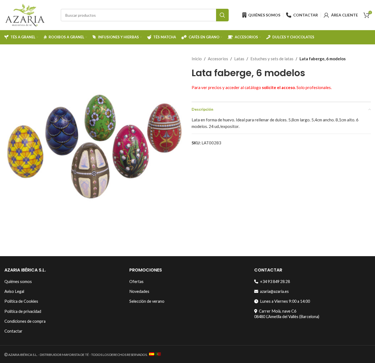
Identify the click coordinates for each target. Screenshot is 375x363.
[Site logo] (25, 14)
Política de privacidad (22, 311)
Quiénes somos (18, 281)
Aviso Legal (14, 291)
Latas (239, 58)
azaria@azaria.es (273, 291)
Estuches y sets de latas (271, 58)
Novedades (139, 291)
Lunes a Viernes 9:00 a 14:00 (284, 301)
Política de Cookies (21, 301)
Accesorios (218, 58)
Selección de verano (146, 301)
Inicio (197, 58)
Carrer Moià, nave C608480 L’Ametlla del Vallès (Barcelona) (286, 314)
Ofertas (136, 281)
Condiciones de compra (25, 321)
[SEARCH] (222, 15)
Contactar (13, 331)
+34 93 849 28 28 (274, 281)
